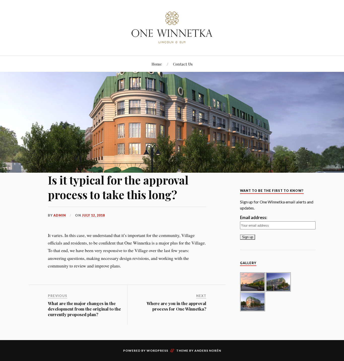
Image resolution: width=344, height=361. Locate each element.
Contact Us (183, 64)
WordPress (157, 350)
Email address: (253, 217)
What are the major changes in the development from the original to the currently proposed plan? (84, 308)
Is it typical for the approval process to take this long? (118, 187)
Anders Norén (207, 350)
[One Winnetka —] (172, 27)
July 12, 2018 (93, 215)
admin (59, 215)
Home (157, 64)
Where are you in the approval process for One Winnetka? (176, 306)
